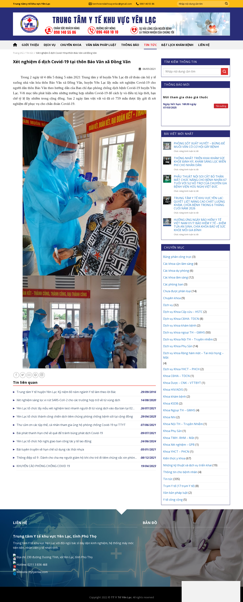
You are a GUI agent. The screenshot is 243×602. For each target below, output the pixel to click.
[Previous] (163, 107)
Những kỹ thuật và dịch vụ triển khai (187, 465)
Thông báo (130, 45)
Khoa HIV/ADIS (173, 390)
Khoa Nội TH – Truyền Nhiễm (183, 424)
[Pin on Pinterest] (35, 375)
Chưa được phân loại (177, 291)
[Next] (228, 107)
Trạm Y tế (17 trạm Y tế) (179, 486)
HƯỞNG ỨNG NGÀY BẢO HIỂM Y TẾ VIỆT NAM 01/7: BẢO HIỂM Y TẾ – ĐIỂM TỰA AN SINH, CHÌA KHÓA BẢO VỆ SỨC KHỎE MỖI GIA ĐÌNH (200, 225)
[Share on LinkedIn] (42, 375)
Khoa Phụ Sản (172, 431)
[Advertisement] (211, 591)
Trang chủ (18, 52)
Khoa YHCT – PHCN (176, 452)
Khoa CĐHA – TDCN (176, 376)
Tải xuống (221, 106)
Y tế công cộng (173, 500)
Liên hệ (204, 45)
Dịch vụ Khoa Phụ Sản (177, 346)
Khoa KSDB (170, 403)
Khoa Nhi (169, 417)
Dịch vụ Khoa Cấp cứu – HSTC (183, 312)
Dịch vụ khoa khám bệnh (179, 325)
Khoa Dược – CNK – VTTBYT (182, 383)
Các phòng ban (173, 284)
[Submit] (226, 4)
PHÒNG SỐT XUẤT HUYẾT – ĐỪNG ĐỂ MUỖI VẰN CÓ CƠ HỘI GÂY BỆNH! (199, 145)
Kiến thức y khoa (174, 458)
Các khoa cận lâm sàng (178, 264)
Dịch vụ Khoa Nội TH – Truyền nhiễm (188, 339)
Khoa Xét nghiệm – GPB (179, 445)
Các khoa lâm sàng (175, 277)
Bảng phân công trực (177, 257)
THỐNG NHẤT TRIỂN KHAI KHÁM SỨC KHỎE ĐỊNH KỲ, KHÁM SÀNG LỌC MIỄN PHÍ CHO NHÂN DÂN (200, 162)
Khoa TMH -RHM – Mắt (178, 438)
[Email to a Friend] (29, 375)
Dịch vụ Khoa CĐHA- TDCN (181, 319)
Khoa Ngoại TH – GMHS (179, 410)
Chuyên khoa (70, 45)
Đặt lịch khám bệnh (177, 45)
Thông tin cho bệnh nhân (180, 472)
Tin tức (150, 45)
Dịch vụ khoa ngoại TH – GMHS (184, 332)
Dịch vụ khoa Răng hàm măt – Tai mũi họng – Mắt (193, 355)
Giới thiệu (30, 45)
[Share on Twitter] (23, 375)
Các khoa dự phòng (176, 271)
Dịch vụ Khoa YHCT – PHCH (181, 369)
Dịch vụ (50, 45)
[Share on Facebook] (16, 375)
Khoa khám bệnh (174, 396)
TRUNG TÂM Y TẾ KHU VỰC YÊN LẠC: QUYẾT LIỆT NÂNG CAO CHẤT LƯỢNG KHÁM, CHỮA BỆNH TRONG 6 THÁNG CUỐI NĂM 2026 (199, 203)
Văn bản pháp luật (101, 45)
